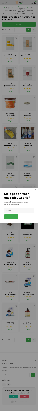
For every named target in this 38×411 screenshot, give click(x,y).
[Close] (35, 190)
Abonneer (11, 217)
